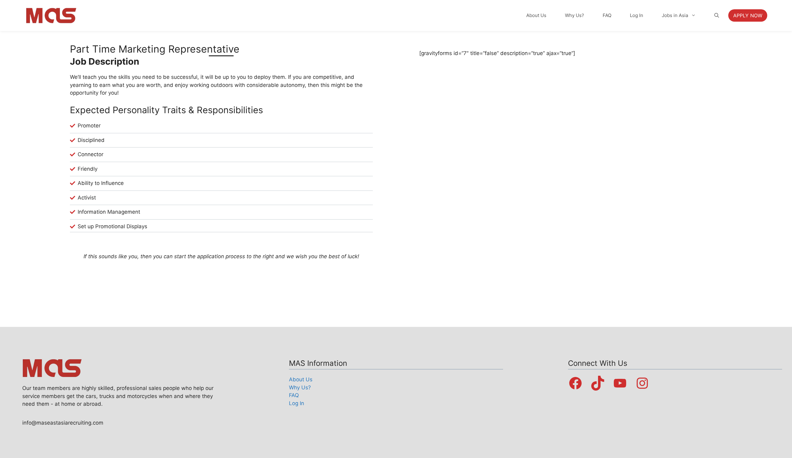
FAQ (607, 15)
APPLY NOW (747, 15)
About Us (536, 15)
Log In (636, 15)
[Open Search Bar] (716, 15)
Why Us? (574, 15)
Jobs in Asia (675, 15)
